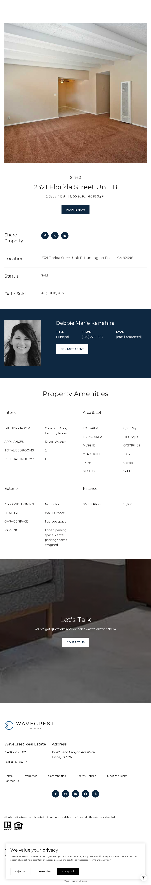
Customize (44, 871)
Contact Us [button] (76, 642)
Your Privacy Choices (75, 880)
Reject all (20, 871)
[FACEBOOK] (55, 794)
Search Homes (86, 776)
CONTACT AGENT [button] (72, 349)
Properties (30, 776)
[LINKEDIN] (75, 794)
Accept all (68, 871)
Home (8, 776)
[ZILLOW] (85, 794)
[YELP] (95, 794)
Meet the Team (117, 776)
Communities (57, 776)
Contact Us (11, 781)
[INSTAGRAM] (65, 794)
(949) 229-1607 (92, 337)
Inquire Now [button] (75, 209)
